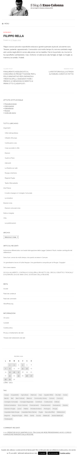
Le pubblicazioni (10, 223)
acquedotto (15, 395)
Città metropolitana (11, 133)
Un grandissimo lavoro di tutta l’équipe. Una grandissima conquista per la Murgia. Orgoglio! (34, 262)
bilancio (29, 398)
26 (27, 375)
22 (10, 375)
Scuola (38, 415)
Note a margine (8, 213)
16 (14, 372)
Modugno (47, 408)
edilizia (57, 402)
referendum (61, 412)
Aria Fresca (7, 188)
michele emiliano (36, 408)
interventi (7, 32)
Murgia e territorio (11, 173)
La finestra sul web (11, 168)
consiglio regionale (26, 402)
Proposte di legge (11, 104)
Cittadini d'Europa (11, 138)
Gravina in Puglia (9, 408)
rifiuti (26, 415)
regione (7, 415)
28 (5, 379)
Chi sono (6, 318)
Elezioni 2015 (7, 203)
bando (6, 398)
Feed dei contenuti (9, 293)
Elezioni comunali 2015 (12, 208)
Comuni (51, 398)
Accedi (5, 289)
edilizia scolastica (10, 405)
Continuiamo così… (11, 143)
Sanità (32, 415)
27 (31, 375)
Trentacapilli (8, 419)
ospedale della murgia (11, 412)
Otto (5, 218)
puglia (41, 412)
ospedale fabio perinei (29, 412)
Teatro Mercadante (11, 183)
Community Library (40, 398)
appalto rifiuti (48, 395)
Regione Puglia (10, 178)
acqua (6, 395)
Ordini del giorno (10, 113)
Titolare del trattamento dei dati (14, 338)
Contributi (38, 402)
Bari (12, 398)
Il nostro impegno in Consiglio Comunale (18, 193)
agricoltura (24, 395)
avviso (65, 395)
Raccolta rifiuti (50, 412)
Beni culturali (20, 398)
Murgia (55, 408)
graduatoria (56, 405)
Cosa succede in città (12, 148)
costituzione (48, 402)
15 (10, 372)
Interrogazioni (9, 106)
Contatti (6, 323)
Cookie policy (8, 328)
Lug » (11, 382)
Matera (26, 408)
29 (10, 379)
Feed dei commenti (9, 298)
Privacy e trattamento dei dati (13, 333)
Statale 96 (46, 415)
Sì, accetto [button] (42, 453)
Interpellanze (9, 108)
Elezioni (7, 153)
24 (18, 375)
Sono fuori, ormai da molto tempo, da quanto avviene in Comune (25, 257)
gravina (65, 405)
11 (22, 368)
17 (18, 372)
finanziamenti (34, 405)
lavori (19, 408)
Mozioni (7, 110)
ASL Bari (58, 395)
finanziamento (45, 405)
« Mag (5, 382)
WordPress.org (8, 304)
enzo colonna (22, 405)
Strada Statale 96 (57, 415)
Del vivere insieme (9, 267)
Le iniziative (9, 198)
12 (27, 368)
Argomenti (6, 128)
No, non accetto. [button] (53, 453)
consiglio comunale (11, 402)
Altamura (33, 395)
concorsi (60, 398)
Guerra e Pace (9, 158)
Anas (40, 395)
